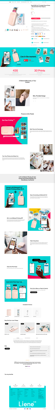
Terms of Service (33, 395)
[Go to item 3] (10, 30)
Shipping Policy (15, 386)
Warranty (32, 393)
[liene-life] (10, 2)
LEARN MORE (7, 348)
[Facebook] (43, 408)
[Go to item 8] (21, 30)
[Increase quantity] (35, 16)
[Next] (35, 0)
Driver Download (26, 395)
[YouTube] (45, 408)
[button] (32, 9)
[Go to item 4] (12, 30)
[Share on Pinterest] (34, 45)
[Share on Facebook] (33, 45)
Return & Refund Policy (23, 386)
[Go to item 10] (26, 30)
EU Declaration (32, 396)
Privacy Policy (32, 394)
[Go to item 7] (19, 30)
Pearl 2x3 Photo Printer (13, 393)
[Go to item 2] (8, 30)
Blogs (18, 398)
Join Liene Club (39, 386)
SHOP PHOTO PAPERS (33, 292)
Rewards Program (19, 393)
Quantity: (32, 14)
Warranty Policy (31, 386)
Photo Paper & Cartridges (13, 394)
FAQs (24, 394)
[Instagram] (44, 408)
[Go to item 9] (24, 30)
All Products (12, 395)
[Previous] (19, 0)
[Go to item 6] (17, 30)
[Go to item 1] (5, 30)
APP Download (25, 396)
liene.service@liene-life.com (41, 390)
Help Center (25, 393)
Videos (18, 399)
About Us (18, 397)
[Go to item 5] (15, 30)
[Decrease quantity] (32, 16)
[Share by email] (35, 45)
